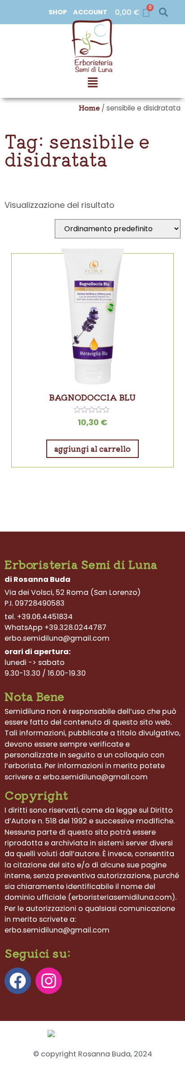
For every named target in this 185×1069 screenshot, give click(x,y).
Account (90, 12)
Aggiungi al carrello (92, 448)
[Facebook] (17, 981)
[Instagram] (48, 981)
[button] (163, 12)
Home (89, 107)
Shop (57, 12)
